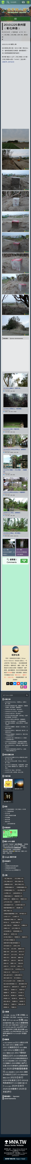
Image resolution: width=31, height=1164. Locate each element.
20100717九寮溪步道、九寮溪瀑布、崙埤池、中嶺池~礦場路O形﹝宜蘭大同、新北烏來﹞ (16, 766)
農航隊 (5, 934)
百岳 (18, 966)
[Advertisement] (15, 74)
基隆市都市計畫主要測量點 (11, 942)
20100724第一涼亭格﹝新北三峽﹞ (14, 772)
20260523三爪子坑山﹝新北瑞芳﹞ (14, 711)
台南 (12, 960)
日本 (11, 966)
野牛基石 (22, 913)
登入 (6, 863)
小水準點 (6, 893)
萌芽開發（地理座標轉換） (14, 849)
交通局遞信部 (16, 893)
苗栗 (5, 954)
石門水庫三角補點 (8, 940)
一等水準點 (19, 890)
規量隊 (24, 937)
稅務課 (16, 937)
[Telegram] (21, 683)
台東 (5, 966)
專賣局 (22, 899)
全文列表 (7, 813)
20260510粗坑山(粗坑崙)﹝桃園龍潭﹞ (15, 719)
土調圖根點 (7, 884)
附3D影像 (17, 978)
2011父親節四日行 (11, 1047)
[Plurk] (18, 683)
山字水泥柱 (7, 902)
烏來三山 (14, 972)
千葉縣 (13, 1007)
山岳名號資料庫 (11, 823)
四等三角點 (18, 881)
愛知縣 (5, 1004)
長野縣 (20, 995)
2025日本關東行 (10, 1089)
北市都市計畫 (18, 904)
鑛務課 (13, 899)
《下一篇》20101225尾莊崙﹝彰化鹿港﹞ (21, 552)
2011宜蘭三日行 (16, 1045)
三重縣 (13, 1004)
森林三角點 (18, 884)
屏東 (5, 963)
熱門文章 (7, 819)
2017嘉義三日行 (8, 1053)
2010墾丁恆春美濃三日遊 (9, 1042)
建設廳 (18, 907)
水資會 (16, 902)
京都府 (21, 989)
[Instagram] (25, 686)
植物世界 (6, 986)
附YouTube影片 (8, 980)
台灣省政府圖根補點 (9, 913)
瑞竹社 (5, 922)
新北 (5, 948)
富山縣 (5, 995)
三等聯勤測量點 (8, 890)
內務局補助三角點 (8, 919)
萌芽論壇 (24, 561)
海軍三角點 (7, 910)
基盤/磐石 (17, 896)
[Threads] (7, 683)
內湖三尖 (6, 972)
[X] (11, 683)
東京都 (21, 998)
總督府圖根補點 (8, 907)
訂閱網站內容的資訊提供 (11, 866)
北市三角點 (15, 928)
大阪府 (22, 986)
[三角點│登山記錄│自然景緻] (15, 12)
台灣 (18, 34)
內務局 (5, 928)
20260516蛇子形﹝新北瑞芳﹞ (13, 713)
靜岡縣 (5, 1007)
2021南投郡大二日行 (12, 1072)
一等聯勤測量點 (8, 887)
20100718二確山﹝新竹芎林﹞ (13, 770)
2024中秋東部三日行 (12, 1080)
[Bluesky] (14, 683)
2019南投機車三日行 (12, 1060)
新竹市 (20, 951)
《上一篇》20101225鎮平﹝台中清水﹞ (9, 552)
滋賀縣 (5, 992)
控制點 (15, 925)
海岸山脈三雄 (7, 975)
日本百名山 (18, 969)
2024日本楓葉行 (8, 1086)
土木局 (5, 916)
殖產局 (5, 899)
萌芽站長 (15, 32)
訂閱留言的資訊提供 (10, 868)
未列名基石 (7, 945)
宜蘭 (11, 963)
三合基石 (14, 916)
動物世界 (14, 986)
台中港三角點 (7, 937)
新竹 (12, 951)
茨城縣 (14, 1001)
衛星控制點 (16, 931)
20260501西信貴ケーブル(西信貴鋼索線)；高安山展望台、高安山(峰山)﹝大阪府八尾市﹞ (16, 723)
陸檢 (19, 919)
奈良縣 (13, 989)
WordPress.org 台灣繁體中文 (13, 870)
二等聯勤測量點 (20, 887)
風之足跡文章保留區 (9, 983)
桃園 (5, 951)
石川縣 (20, 992)
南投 (5, 957)
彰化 (22, 34)
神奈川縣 (6, 1001)
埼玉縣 (13, 998)
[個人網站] (21, 686)
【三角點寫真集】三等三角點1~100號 (15, 809)
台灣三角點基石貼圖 (10, 815)
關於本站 (7, 821)
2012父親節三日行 (16, 1050)
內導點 (23, 925)
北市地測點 (7, 931)
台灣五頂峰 (18, 975)
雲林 (12, 957)
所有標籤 (7, 817)
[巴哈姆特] (25, 683)
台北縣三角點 (14, 922)
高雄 (19, 960)
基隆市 (20, 948)
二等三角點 (6, 34)
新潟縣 (13, 995)
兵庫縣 (5, 989)
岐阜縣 (21, 1001)
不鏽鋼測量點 (7, 896)
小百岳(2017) (7, 969)
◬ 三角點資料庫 (9, 811)
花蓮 (19, 963)
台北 (12, 948)
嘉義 (19, 957)
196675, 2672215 (8, 62)
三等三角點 (13, 34)
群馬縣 (5, 998)
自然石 (13, 934)
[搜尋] (27, 695)
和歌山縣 (20, 1004)
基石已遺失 (7, 978)
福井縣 (13, 992)
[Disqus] (15, 584)
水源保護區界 (7, 904)
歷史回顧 (21, 983)
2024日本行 (18, 1086)
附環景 (19, 980)
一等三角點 (7, 878)
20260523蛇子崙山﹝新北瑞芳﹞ (14, 709)
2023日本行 (16, 1077)
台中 (12, 954)
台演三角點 (7, 925)
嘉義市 (5, 960)
